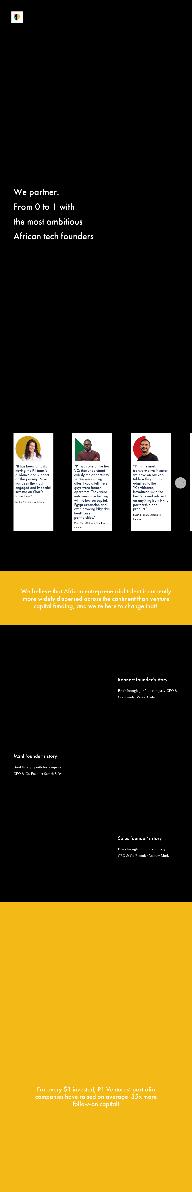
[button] (61, 681)
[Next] (180, 483)
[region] (96, 482)
